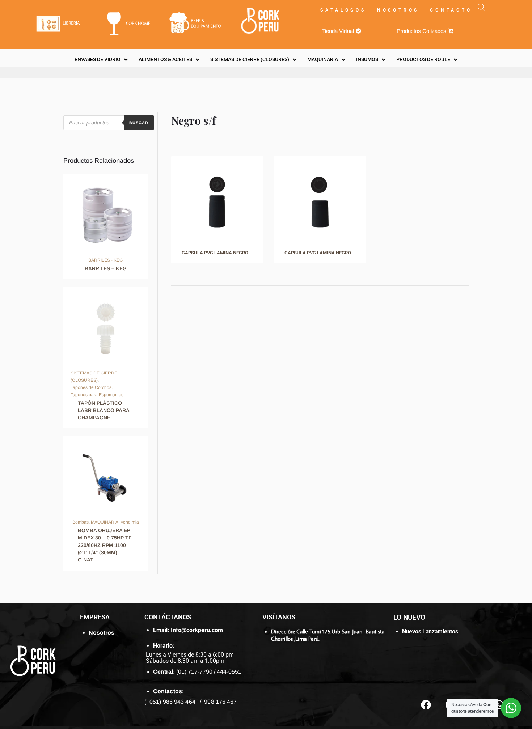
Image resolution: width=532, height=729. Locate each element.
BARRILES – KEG (106, 268)
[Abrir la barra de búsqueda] (481, 7)
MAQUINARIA (104, 522)
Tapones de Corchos (91, 387)
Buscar (138, 122)
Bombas (80, 522)
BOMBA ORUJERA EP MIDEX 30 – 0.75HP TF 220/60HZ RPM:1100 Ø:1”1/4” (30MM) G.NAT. (105, 545)
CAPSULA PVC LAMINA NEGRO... (217, 252)
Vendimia (130, 522)
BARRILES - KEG (105, 260)
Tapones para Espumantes (97, 394)
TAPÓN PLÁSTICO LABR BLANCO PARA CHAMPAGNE (103, 410)
